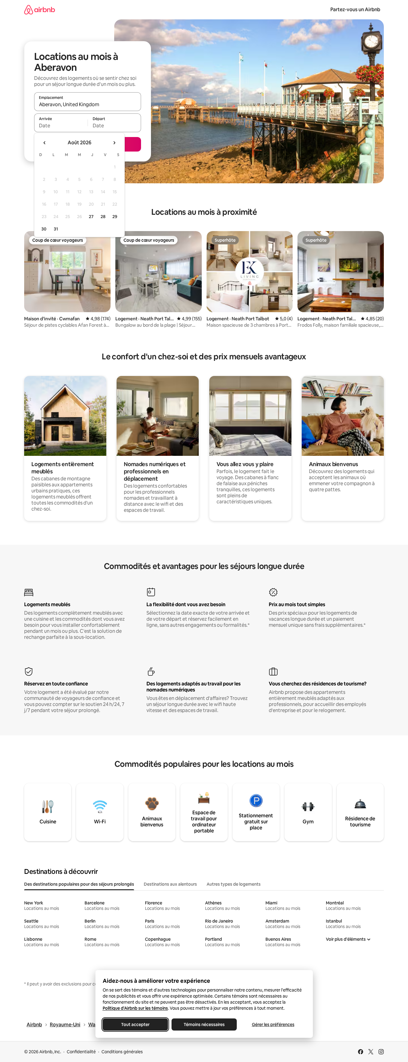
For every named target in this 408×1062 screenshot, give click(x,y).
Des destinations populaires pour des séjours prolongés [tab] (79, 884)
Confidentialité (81, 1051)
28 (103, 216)
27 (91, 216)
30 (44, 229)
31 (56, 229)
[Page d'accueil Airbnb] (39, 9)
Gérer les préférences (273, 1024)
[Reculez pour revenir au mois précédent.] (45, 143)
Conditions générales (122, 1051)
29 (114, 216)
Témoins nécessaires (204, 1024)
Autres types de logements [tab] (234, 884)
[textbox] (61, 125)
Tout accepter (135, 1024)
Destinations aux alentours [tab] (170, 884)
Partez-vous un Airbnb (355, 9)
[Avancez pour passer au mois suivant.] (114, 143)
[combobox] (87, 104)
